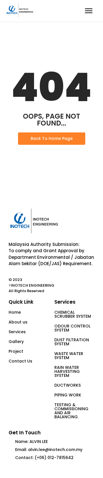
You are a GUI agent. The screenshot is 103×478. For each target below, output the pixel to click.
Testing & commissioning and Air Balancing (71, 411)
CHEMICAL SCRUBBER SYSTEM (72, 314)
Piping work (67, 395)
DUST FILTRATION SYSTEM (71, 342)
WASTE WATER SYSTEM (68, 356)
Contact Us (20, 361)
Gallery (16, 341)
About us (18, 322)
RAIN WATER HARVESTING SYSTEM (67, 371)
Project (16, 351)
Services (17, 332)
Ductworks (67, 385)
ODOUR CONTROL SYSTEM (72, 328)
